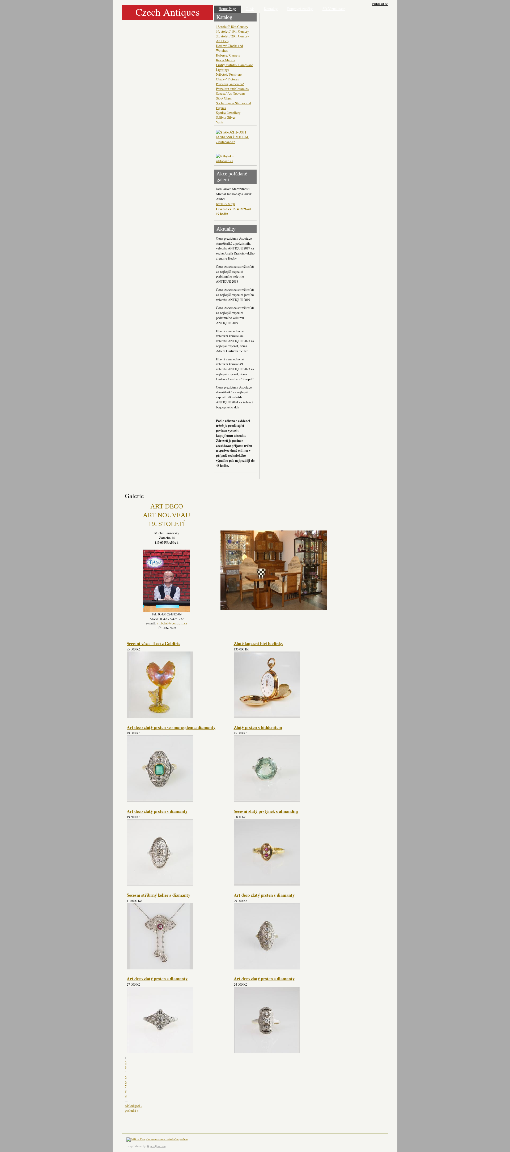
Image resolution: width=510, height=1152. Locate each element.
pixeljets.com (157, 1146)
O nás (250, 9)
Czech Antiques (167, 12)
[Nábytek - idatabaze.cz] (233, 159)
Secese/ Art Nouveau (230, 93)
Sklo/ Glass (224, 98)
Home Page (227, 9)
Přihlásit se (380, 4)
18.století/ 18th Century (232, 26)
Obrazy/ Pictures (227, 79)
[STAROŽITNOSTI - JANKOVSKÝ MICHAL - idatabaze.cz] (233, 142)
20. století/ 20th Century (232, 36)
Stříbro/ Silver (225, 117)
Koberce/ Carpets (228, 55)
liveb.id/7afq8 (225, 203)
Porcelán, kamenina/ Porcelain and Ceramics (232, 86)
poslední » (132, 1110)
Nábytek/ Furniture (229, 74)
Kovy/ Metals (225, 60)
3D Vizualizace (333, 9)
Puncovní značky (300, 9)
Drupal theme (134, 1146)
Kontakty (271, 9)
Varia (219, 122)
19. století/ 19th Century (232, 31)
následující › (133, 1105)
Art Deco (222, 40)
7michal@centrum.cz (172, 623)
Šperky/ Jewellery (228, 112)
